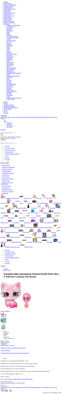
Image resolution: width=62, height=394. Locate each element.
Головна (6, 268)
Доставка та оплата (9, 104)
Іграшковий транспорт (9, 9)
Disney (8, 43)
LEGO (8, 61)
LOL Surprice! (10, 63)
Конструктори (7, 14)
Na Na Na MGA (11, 72)
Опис (5, 358)
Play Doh (9, 81)
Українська (9, 123)
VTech (8, 96)
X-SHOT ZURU (11, 99)
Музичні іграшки (8, 18)
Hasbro (8, 51)
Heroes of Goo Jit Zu (12, 54)
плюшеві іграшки (16, 379)
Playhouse (3, 129)
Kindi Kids (9, 58)
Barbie (8, 32)
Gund (8, 50)
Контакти (6, 113)
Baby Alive (9, 28)
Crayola (8, 39)
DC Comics (9, 41)
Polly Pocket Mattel (11, 84)
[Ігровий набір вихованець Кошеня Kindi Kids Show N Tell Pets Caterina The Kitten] (3, 317)
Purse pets (9, 88)
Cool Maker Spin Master (12, 37)
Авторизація (10, 125)
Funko (8, 47)
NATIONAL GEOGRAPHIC (14, 73)
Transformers (10, 95)
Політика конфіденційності (11, 107)
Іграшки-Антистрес (9, 6)
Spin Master (9, 92)
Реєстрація (9, 127)
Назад (5, 2)
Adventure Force (11, 26)
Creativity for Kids (11, 40)
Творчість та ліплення (9, 22)
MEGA (8, 66)
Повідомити (4, 343)
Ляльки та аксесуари (9, 15)
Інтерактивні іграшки (9, 13)
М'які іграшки (7, 17)
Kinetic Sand (10, 59)
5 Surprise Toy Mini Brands (13, 25)
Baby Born (9, 29)
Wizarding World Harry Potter (14, 98)
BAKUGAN (10, 30)
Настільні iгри (7, 20)
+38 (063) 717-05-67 (16, 137)
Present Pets (9, 87)
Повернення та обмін (9, 106)
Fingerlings (9, 44)
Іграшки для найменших (10, 4)
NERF (8, 74)
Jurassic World (10, 56)
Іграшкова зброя (8, 7)
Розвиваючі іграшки (9, 21)
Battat (8, 33)
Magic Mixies (10, 65)
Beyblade (9, 35)
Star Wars (9, 93)
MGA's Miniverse (11, 69)
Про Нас (7, 146)
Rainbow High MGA (12, 91)
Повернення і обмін (10, 150)
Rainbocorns (10, 89)
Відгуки (6, 111)
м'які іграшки (7, 379)
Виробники (7, 24)
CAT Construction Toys (12, 36)
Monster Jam (10, 70)
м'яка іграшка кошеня (27, 379)
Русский (9, 124)
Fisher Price (9, 46)
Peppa (8, 78)
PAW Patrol (9, 77)
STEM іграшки (7, 3)
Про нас (6, 103)
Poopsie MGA (10, 85)
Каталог (5, 163)
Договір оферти (8, 109)
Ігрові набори (7, 10)
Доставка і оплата (9, 148)
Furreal (8, 48)
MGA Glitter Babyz (11, 67)
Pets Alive (9, 80)
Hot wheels (9, 55)
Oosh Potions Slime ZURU (13, 76)
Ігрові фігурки (7, 11)
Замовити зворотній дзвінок (8, 138)
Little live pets (10, 62)
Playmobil (9, 82)
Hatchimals (9, 52)
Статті (5, 110)
